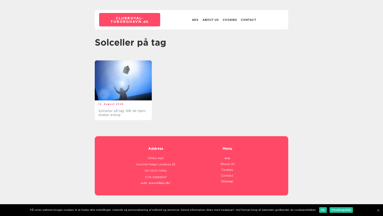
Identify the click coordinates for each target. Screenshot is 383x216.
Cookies (230, 19)
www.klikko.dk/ (160, 183)
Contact (248, 19)
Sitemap (227, 181)
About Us (210, 19)
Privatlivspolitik (341, 209)
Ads (195, 19)
